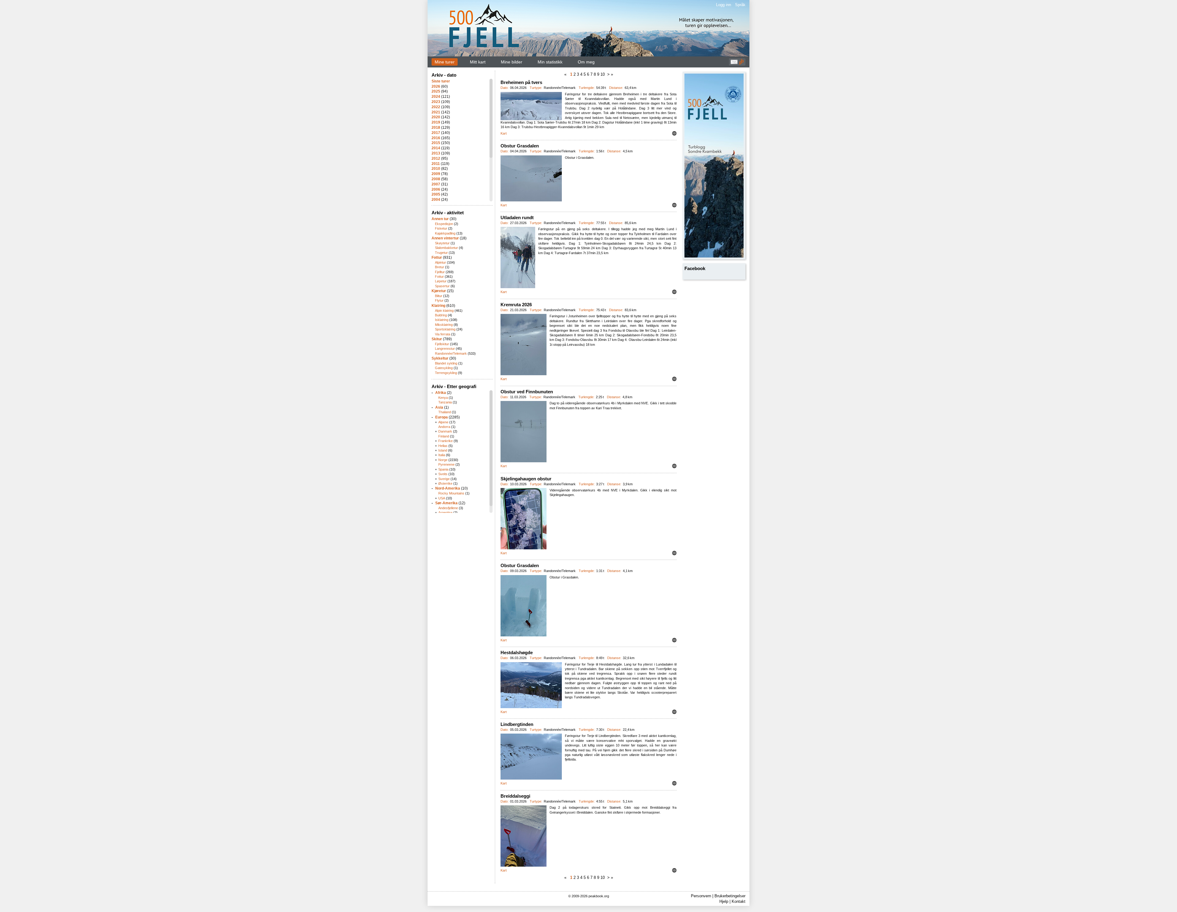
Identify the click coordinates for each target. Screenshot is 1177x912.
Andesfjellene (448, 508)
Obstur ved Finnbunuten (527, 391)
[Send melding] (734, 63)
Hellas (443, 446)
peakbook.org (598, 896)
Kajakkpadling (445, 233)
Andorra (444, 427)
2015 (436, 143)
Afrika (440, 393)
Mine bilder (511, 61)
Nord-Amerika (447, 488)
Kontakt (738, 901)
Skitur (437, 339)
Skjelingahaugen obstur (526, 478)
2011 (436, 164)
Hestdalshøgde (517, 652)
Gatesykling (444, 368)
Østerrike (445, 483)
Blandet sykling (446, 363)
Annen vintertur (445, 238)
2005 (436, 194)
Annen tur (440, 219)
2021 (436, 112)
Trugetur (441, 252)
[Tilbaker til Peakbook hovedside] (741, 63)
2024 (436, 96)
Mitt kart (478, 61)
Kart (504, 133)
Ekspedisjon (444, 224)
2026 (436, 86)
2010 (436, 168)
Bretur (439, 267)
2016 (436, 138)
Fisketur (441, 228)
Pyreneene (446, 464)
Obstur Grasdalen (520, 145)
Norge (443, 460)
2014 (436, 148)
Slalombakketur (446, 248)
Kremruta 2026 (516, 304)
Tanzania (445, 402)
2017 (436, 133)
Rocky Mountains (451, 493)
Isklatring (441, 320)
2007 (436, 184)
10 (603, 74)
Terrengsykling (446, 373)
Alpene (443, 422)
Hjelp (723, 901)
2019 (436, 122)
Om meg (586, 61)
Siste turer (441, 81)
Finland (443, 436)
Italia (441, 455)
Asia (439, 407)
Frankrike (445, 441)
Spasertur (442, 286)
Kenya (443, 397)
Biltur (438, 296)
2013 (436, 153)
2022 (436, 107)
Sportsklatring (445, 329)
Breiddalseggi (515, 796)
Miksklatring (444, 324)
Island (442, 450)
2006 (436, 189)
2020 (436, 117)
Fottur (437, 257)
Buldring (441, 315)
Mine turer (445, 61)
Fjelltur (440, 272)
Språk (740, 4)
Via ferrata (442, 334)
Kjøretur (439, 291)
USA (441, 498)
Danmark (445, 431)
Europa (441, 417)
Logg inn (723, 4)
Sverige (444, 479)
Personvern (701, 896)
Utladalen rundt (517, 217)
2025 (436, 91)
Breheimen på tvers (521, 82)
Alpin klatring (444, 310)
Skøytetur (442, 243)
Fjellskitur (442, 344)
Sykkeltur (440, 358)
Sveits (443, 474)
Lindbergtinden (517, 724)
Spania (443, 469)
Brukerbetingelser (729, 896)
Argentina (445, 512)
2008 (436, 179)
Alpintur (440, 262)
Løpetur (441, 281)
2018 (436, 127)
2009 (436, 174)
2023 (436, 102)
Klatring (438, 305)
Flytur (439, 300)
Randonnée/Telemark (451, 353)
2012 (436, 158)
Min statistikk (550, 61)
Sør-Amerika (446, 503)
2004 (436, 199)
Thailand (444, 412)
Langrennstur (445, 348)
